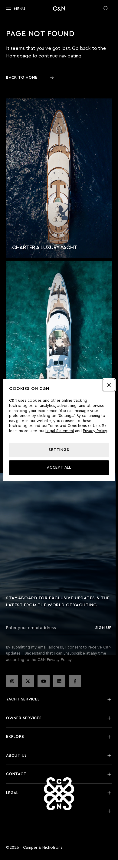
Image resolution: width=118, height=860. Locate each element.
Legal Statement (59, 431)
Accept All (59, 467)
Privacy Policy (95, 431)
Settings (59, 450)
